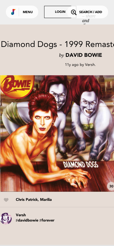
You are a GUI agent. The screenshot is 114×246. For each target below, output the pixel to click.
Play (58, 133)
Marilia (46, 200)
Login (60, 12)
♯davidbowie (27, 220)
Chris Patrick (27, 200)
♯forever (46, 220)
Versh (90, 64)
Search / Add (90, 12)
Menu (28, 12)
